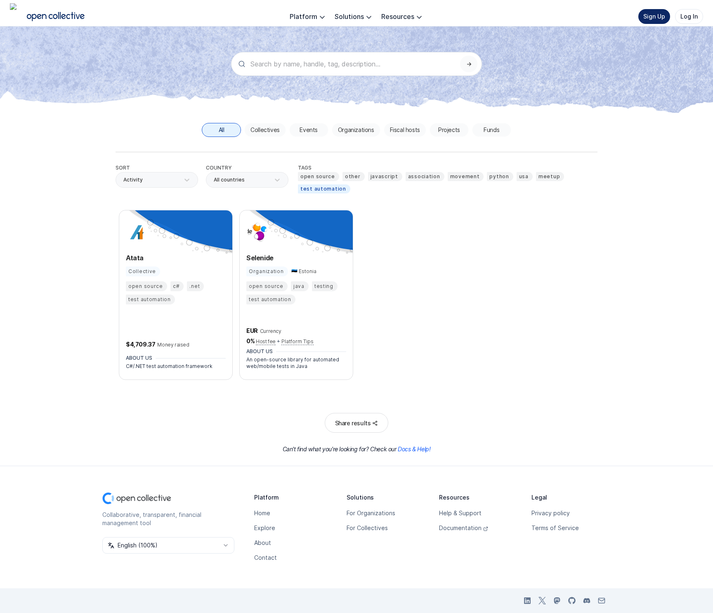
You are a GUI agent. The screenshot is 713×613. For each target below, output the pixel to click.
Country (219, 168)
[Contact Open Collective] (601, 600)
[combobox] (214, 180)
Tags (305, 168)
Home (262, 512)
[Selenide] (256, 232)
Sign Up (654, 16)
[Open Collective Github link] (572, 600)
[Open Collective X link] (542, 600)
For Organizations (371, 512)
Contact (265, 557)
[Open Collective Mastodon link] (557, 600)
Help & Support (460, 512)
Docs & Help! (414, 449)
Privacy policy (550, 512)
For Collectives (367, 527)
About (262, 542)
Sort (123, 168)
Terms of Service (555, 527)
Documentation (460, 527)
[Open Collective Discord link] (587, 600)
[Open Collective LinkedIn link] (527, 600)
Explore (264, 527)
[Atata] (135, 232)
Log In (689, 16)
